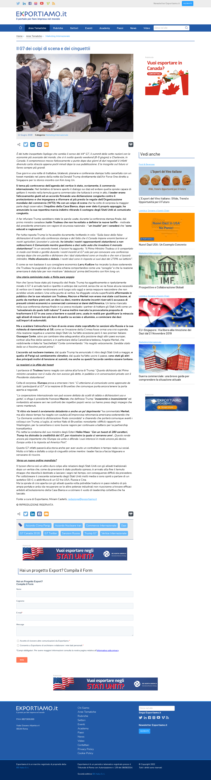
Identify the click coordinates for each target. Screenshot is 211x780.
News (133, 28)
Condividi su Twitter (25, 144)
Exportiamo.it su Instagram (35, 3)
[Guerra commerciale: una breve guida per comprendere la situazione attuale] (166, 358)
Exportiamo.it (41, 15)
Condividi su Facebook (39, 144)
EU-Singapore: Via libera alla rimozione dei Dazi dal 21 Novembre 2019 (165, 331)
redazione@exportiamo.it (82, 499)
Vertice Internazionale (114, 533)
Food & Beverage (147, 164)
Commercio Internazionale (101, 525)
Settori (74, 28)
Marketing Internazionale (58, 36)
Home (19, 36)
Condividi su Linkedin (32, 144)
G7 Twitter (51, 533)
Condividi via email (46, 144)
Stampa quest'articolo (130, 144)
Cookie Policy (85, 753)
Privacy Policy (86, 749)
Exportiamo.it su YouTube (41, 3)
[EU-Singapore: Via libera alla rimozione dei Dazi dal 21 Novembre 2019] (166, 312)
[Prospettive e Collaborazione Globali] (166, 270)
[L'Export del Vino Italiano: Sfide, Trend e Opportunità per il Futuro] (166, 181)
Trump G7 (91, 533)
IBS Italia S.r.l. (22, 767)
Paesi (120, 28)
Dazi (123, 525)
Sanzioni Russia (71, 533)
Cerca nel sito (186, 27)
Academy (104, 28)
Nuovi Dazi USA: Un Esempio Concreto (162, 244)
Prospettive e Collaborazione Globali (161, 287)
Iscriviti (187, 3)
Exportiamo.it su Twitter (18, 3)
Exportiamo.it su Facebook (30, 3)
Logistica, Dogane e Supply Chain (154, 211)
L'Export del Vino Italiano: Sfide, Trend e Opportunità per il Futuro (164, 200)
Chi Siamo (83, 708)
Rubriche (58, 28)
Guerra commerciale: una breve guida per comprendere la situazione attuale (164, 377)
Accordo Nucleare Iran (68, 525)
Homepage (20, 28)
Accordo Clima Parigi (38, 525)
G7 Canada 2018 (30, 533)
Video (147, 28)
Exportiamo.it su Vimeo (47, 3)
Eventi (88, 28)
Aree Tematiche (37, 28)
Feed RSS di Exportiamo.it (53, 3)
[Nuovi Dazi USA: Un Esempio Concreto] (166, 227)
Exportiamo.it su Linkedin (24, 3)
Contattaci (83, 745)
